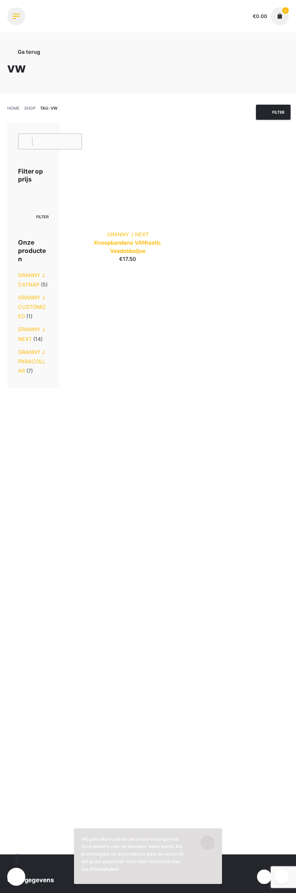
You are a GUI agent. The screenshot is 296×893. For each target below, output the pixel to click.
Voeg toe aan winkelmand (128, 266)
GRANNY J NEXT (128, 234)
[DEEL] (16, 877)
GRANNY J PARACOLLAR (31, 361)
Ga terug (28, 52)
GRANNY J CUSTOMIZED (32, 307)
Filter (42, 216)
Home (13, 108)
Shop (29, 108)
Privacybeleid (104, 869)
